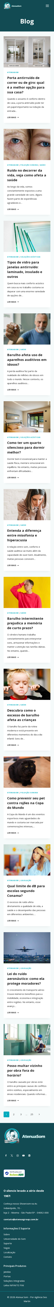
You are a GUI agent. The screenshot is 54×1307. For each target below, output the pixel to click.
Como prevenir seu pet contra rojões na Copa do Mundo (26, 803)
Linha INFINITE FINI (14, 1285)
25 (31, 1114)
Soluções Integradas (14, 1280)
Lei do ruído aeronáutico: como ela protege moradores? (25, 978)
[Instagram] (17, 1155)
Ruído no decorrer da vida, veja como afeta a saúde (26, 175)
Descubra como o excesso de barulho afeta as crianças (23, 715)
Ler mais (13, 117)
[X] (11, 1155)
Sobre (7, 1234)
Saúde (43, 165)
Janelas (7, 1271)
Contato (8, 1256)
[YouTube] (23, 1155)
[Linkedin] (29, 1155)
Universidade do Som (15, 1238)
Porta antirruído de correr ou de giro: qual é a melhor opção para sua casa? (26, 84)
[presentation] (27, 51)
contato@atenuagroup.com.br (21, 1219)
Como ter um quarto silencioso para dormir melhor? (26, 447)
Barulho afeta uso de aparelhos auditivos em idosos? (26, 359)
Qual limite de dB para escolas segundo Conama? (26, 891)
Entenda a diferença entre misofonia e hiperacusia (24, 535)
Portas (7, 1276)
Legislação (25, 880)
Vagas (7, 1247)
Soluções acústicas (30, 257)
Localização (9, 1252)
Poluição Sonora (29, 165)
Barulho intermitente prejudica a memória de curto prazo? (25, 623)
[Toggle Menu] (47, 6)
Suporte (8, 1243)
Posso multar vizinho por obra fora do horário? (24, 1070)
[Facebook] (6, 1155)
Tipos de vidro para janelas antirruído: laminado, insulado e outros (24, 269)
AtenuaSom (13, 72)
